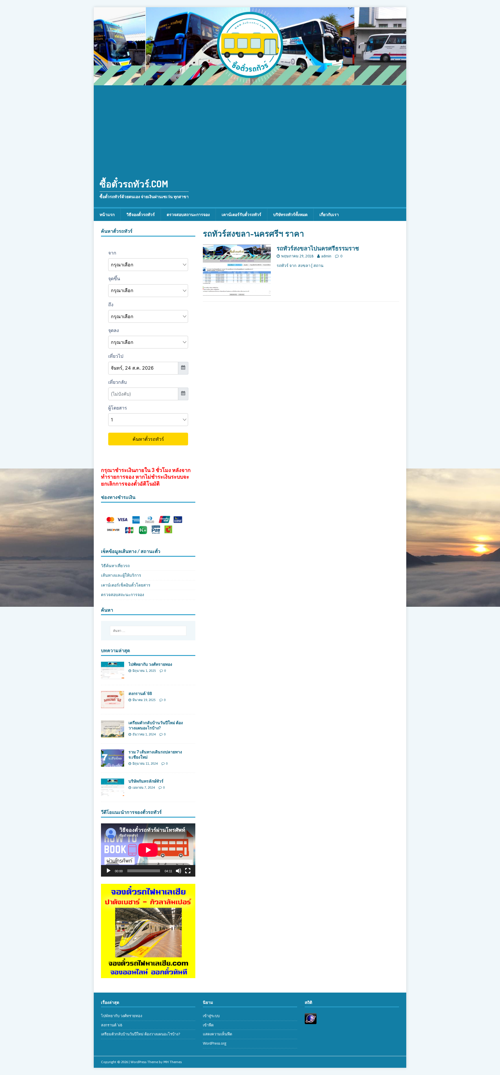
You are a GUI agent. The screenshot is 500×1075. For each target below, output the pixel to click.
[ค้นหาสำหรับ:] (148, 631)
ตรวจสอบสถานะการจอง (188, 214)
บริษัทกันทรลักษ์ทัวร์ (145, 781)
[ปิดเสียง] (178, 871)
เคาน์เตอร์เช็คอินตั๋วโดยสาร (125, 585)
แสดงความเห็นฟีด (217, 1034)
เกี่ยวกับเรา (329, 214)
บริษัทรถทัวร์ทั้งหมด (290, 214)
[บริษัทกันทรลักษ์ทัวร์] (112, 792)
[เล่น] (108, 871)
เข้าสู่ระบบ (211, 1016)
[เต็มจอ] (188, 871)
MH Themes (172, 1062)
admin (326, 256)
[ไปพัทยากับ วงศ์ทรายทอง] (112, 675)
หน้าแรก (107, 214)
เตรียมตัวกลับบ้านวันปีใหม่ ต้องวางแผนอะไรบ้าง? (155, 725)
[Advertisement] (250, 128)
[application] (148, 849)
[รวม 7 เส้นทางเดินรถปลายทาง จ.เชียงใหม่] (112, 763)
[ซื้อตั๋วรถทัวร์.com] (250, 82)
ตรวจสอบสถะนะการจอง (122, 594)
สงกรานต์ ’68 (140, 693)
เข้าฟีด (208, 1025)
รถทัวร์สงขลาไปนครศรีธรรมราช (318, 248)
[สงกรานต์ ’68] (112, 705)
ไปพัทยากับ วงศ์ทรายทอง (150, 664)
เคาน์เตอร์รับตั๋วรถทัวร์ (241, 214)
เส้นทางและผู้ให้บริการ (121, 575)
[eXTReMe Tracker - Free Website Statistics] (311, 1021)
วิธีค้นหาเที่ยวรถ (115, 565)
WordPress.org (215, 1043)
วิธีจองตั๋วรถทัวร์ (140, 214)
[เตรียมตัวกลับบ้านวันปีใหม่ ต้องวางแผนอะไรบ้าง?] (112, 734)
